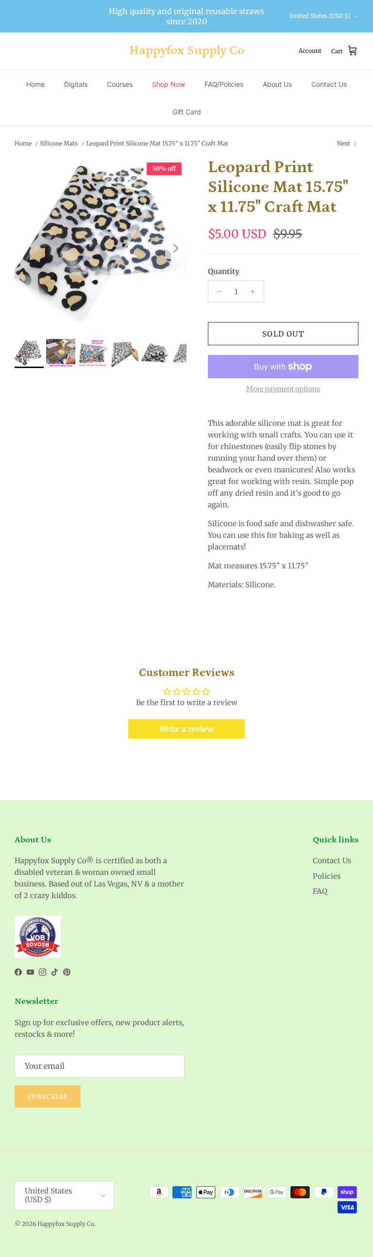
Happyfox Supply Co (65, 1223)
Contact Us (329, 84)
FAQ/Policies (223, 84)
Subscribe (47, 1097)
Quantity (223, 271)
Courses (120, 84)
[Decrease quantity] (216, 291)
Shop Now (168, 84)
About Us (277, 84)
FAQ (320, 891)
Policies (326, 876)
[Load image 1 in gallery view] (100, 243)
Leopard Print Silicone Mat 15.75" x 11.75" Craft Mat (157, 143)
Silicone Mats (59, 143)
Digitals (75, 84)
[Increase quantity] (255, 291)
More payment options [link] (283, 389)
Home (35, 84)
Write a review (186, 729)
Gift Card (186, 112)
